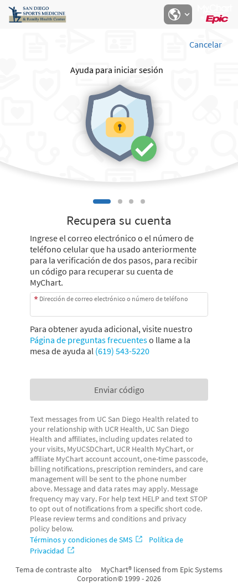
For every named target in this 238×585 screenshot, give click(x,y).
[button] (178, 14)
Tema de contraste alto (53, 569)
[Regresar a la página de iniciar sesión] (38, 14)
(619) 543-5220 (122, 350)
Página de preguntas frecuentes (88, 339)
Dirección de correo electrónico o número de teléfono (113, 298)
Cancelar (205, 44)
